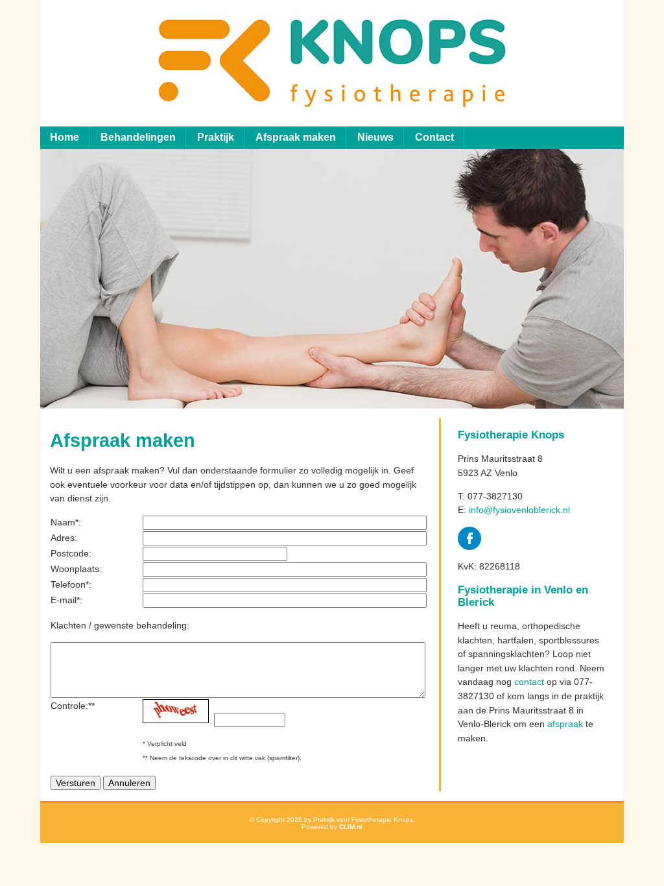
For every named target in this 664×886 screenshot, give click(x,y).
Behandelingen (138, 137)
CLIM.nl (350, 826)
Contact (434, 137)
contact (529, 681)
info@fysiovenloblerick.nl (519, 510)
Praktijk (215, 137)
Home (64, 137)
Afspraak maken (295, 137)
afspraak (565, 724)
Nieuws (375, 137)
